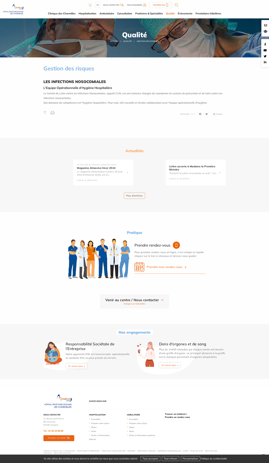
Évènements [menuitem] (185, 13)
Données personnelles (169, 451)
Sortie (93, 431)
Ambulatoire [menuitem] (106, 13)
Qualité (127, 41)
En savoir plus (75, 366)
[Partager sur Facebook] (200, 114)
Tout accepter (150, 458)
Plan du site (196, 451)
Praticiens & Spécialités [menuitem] (149, 13)
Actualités (134, 150)
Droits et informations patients (142, 435)
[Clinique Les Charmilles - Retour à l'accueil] (58, 400)
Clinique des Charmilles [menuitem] (62, 13)
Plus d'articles (134, 195)
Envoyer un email (57, 438)
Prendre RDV (159, 5)
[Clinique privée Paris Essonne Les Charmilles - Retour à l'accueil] (13, 8)
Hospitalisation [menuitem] (87, 13)
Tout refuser (170, 458)
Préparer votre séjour (100, 423)
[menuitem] (100, 419)
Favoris (219, 114)
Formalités (95, 419)
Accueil (114, 41)
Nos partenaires (62, 453)
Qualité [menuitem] (170, 13)
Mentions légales (146, 451)
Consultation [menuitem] (124, 13)
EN (98, 5)
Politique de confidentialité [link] (214, 458)
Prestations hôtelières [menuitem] (208, 13)
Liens (185, 451)
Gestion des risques (148, 41)
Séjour (94, 427)
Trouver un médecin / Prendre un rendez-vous (177, 416)
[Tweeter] (206, 114)
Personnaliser (190, 458)
